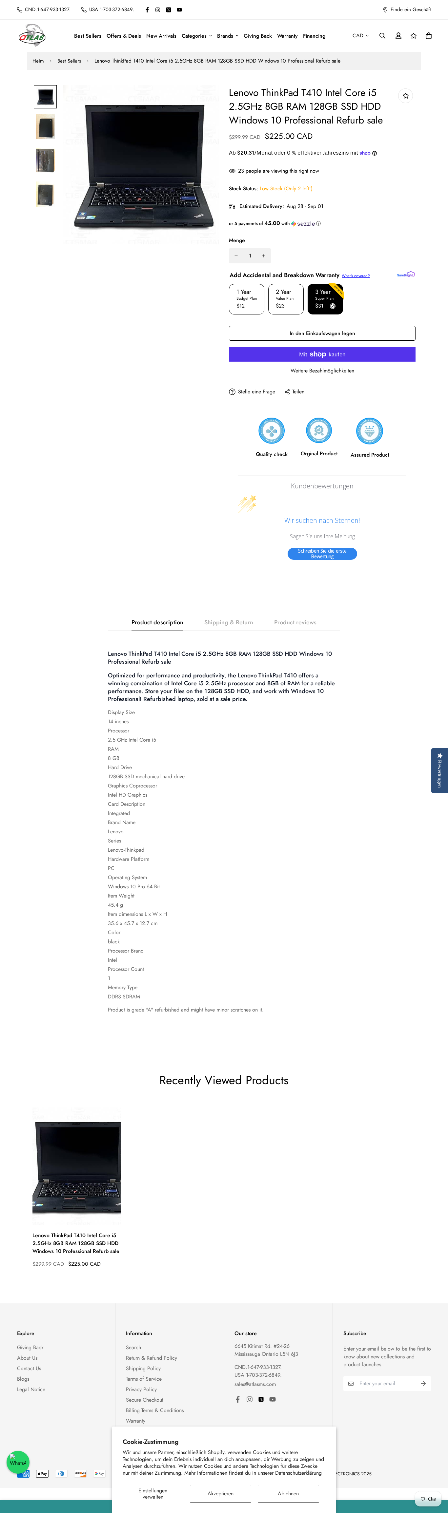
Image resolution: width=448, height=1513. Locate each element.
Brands (225, 36)
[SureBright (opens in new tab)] (406, 274)
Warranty (287, 36)
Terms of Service (144, 1379)
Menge (237, 240)
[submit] (423, 1383)
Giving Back (258, 36)
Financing (314, 36)
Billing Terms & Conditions (155, 1410)
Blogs (23, 1379)
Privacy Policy (141, 1389)
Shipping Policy (143, 1368)
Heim (38, 61)
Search (133, 1347)
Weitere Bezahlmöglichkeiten (322, 370)
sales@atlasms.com (255, 1384)
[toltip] (405, 95)
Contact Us (29, 1368)
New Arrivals (161, 36)
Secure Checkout (144, 1400)
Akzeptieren (221, 1493)
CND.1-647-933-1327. (258, 1367)
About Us (27, 1358)
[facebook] (147, 9)
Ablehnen (288, 1493)
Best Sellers (87, 36)
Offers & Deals (124, 36)
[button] (322, 223)
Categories (194, 36)
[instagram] (158, 9)
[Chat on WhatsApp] (18, 1462)
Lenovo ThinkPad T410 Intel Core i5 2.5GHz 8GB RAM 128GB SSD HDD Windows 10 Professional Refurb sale (75, 1243)
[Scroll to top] (435, 1477)
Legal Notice (31, 1389)
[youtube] (179, 9)
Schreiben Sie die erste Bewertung (322, 554)
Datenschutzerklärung (298, 1473)
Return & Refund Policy (151, 1358)
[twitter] (168, 10)
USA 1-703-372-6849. (258, 1375)
